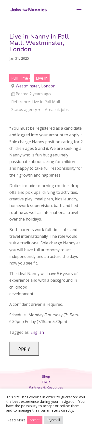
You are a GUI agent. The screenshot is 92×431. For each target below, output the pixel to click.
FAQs (46, 382)
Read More (16, 420)
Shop (46, 376)
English (37, 332)
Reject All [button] (53, 419)
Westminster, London (35, 86)
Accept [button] (34, 419)
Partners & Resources (46, 387)
